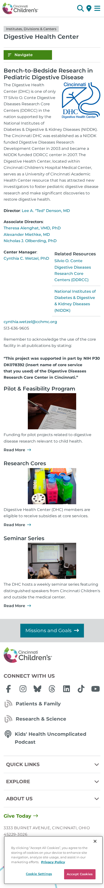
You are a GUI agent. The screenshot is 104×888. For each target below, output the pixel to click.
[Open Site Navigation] (97, 8)
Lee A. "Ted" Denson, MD (46, 210)
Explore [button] (18, 781)
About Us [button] (19, 799)
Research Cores (25, 463)
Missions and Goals (48, 630)
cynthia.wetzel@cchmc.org (30, 321)
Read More (14, 450)
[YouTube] (95, 689)
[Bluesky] (37, 689)
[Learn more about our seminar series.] (52, 561)
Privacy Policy (53, 862)
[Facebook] (8, 689)
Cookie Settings (39, 874)
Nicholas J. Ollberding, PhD (30, 241)
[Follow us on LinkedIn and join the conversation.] (66, 689)
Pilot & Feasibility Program (39, 388)
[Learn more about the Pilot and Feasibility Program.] (52, 411)
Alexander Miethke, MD (27, 234)
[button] (80, 8)
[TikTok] (81, 689)
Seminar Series (24, 538)
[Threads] (52, 689)
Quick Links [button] (23, 764)
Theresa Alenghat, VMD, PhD (32, 228)
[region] (53, 860)
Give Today (17, 816)
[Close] (95, 841)
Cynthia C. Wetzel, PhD (26, 258)
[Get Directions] (89, 8)
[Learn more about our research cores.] (52, 486)
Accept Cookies (80, 874)
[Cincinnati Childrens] (52, 655)
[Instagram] (23, 689)
